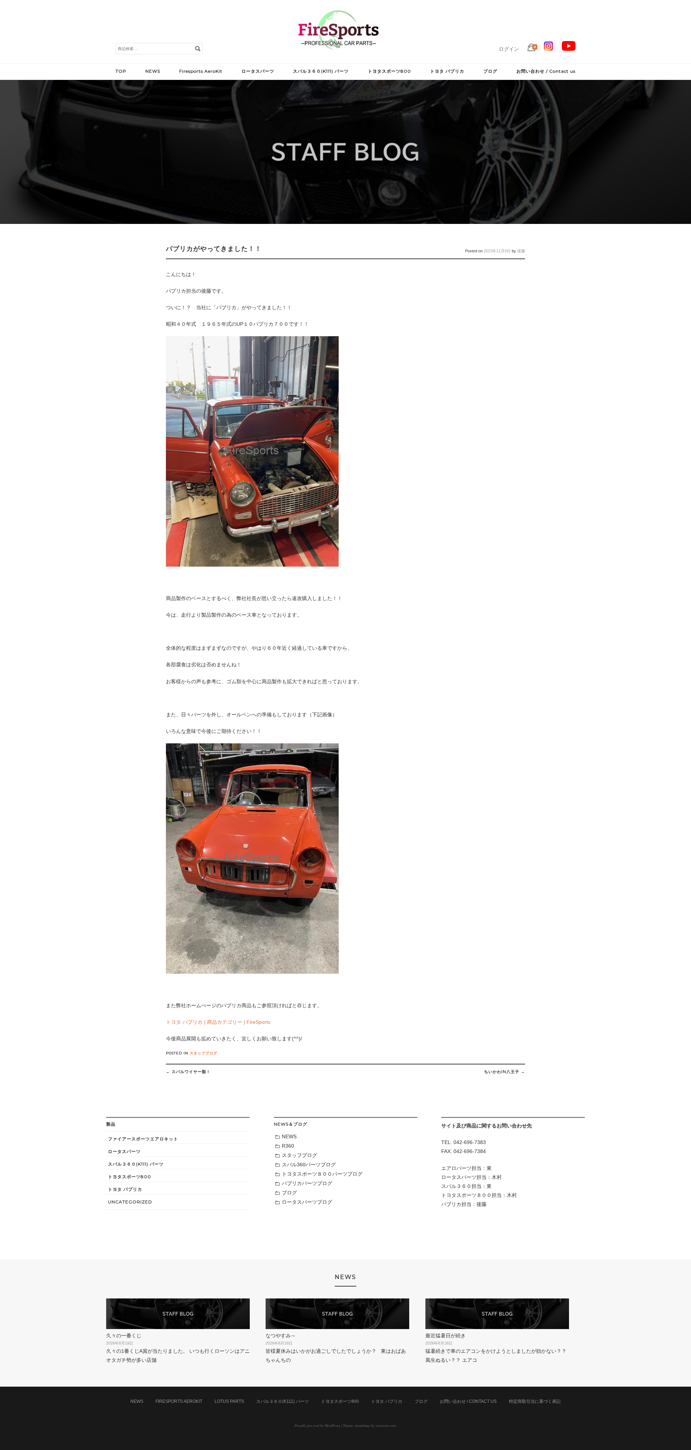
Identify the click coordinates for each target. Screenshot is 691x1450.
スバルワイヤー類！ (188, 1071)
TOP (121, 71)
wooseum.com (386, 1425)
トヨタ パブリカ (447, 71)
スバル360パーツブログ (309, 1164)
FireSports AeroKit (178, 1401)
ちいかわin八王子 (504, 1071)
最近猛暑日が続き (445, 1335)
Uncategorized (130, 1201)
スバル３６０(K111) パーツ (321, 71)
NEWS (152, 71)
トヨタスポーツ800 (389, 71)
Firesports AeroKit (200, 71)
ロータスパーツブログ (307, 1202)
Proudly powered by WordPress (317, 1425)
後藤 (521, 251)
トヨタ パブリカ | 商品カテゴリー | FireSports (218, 1022)
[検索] (197, 48)
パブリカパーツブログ (307, 1183)
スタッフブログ (203, 1053)
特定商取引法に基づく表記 (535, 1401)
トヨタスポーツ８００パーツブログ (322, 1174)
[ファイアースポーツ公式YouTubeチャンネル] (568, 49)
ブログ (490, 71)
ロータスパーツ (257, 71)
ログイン (509, 49)
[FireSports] (338, 56)
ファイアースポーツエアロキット (143, 1138)
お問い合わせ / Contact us (545, 71)
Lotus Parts (229, 1401)
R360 (288, 1146)
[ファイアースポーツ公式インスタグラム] (548, 49)
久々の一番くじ (123, 1335)
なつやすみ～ (281, 1335)
